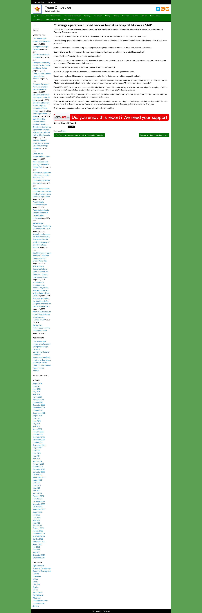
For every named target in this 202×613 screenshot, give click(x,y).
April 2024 (36, 459)
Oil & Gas (125, 16)
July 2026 (36, 386)
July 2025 (36, 418)
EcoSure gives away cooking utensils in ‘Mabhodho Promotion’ (79, 135)
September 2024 (39, 445)
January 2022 (38, 531)
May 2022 (36, 520)
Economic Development (72, 16)
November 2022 (39, 504)
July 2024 (36, 450)
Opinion (135, 16)
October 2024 (38, 442)
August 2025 (37, 416)
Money (116, 16)
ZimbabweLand (69, 19)
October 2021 (38, 539)
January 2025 (38, 434)
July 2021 (36, 547)
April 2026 (36, 394)
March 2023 (37, 493)
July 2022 (36, 515)
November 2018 (39, 558)
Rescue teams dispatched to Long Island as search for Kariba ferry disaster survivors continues (40, 271)
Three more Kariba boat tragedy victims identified (42, 76)
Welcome (52, 2)
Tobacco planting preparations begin (154, 135)
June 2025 (37, 421)
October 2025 (38, 410)
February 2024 (38, 464)
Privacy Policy (38, 2)
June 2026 (37, 389)
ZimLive (81, 19)
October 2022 (38, 507)
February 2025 (38, 432)
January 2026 (38, 402)
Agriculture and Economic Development (46, 16)
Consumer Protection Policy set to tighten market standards (41, 87)
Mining (107, 16)
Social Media (154, 16)
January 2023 (38, 499)
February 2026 (38, 400)
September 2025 (39, 413)
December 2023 (39, 469)
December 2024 (39, 437)
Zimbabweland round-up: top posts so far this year (41, 97)
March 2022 (37, 525)
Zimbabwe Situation (53, 19)
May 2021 (36, 552)
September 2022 (39, 509)
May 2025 (36, 424)
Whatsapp (36, 598)
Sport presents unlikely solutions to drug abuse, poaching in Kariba (42, 65)
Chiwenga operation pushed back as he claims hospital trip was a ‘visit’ (103, 25)
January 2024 (38, 467)
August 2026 (37, 384)
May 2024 (36, 456)
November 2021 (39, 536)
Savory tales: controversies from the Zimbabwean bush (41, 328)
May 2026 (36, 392)
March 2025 (37, 429)
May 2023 (36, 488)
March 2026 (37, 397)
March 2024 (37, 461)
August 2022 (37, 512)
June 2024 (37, 453)
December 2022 (39, 501)
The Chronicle (37, 19)
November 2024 (39, 440)
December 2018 (39, 555)
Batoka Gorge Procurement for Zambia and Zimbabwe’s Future (42, 226)
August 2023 (37, 480)
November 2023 (39, 472)
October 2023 (38, 475)
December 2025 (39, 405)
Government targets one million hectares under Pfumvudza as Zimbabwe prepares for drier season (42, 178)
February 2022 (38, 528)
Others (144, 16)
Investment (98, 16)
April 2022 (36, 523)
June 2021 (37, 550)
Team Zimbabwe (58, 7)
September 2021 (39, 542)
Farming (87, 16)
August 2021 (37, 544)
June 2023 (37, 485)
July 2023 (36, 483)
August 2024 (37, 448)
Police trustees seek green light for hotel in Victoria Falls (41, 164)
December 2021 (39, 534)
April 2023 (36, 491)
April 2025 (36, 426)
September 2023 (39, 477)
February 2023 (38, 496)
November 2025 (39, 408)
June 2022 (37, 518)
